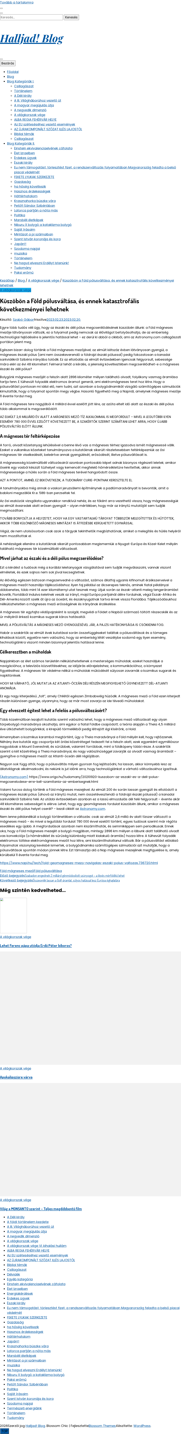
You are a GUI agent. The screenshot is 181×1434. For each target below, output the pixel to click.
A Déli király (23, 95)
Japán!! (20, 244)
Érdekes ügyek (25, 158)
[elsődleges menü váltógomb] (1, 59)
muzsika (20, 253)
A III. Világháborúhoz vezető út (37, 100)
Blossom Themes (102, 1426)
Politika (19, 215)
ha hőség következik (30, 186)
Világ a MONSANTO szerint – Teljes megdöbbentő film (41, 1208)
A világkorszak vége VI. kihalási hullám (36, 1246)
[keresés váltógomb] (1, 13)
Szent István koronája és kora (37, 239)
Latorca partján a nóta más (36, 210)
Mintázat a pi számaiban (33, 234)
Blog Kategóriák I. (20, 81)
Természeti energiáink (24, 1408)
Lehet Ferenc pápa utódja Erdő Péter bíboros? (36, 945)
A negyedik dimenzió (30, 110)
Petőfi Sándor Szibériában (34, 205)
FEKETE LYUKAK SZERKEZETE (34, 177)
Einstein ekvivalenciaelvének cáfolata (43, 148)
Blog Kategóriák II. (21, 143)
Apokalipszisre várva (16, 1076)
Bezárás (7, 63)
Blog (10, 76)
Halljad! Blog (31, 38)
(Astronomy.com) (14, 777)
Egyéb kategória (20, 1279)
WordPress (142, 1426)
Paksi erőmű (24, 272)
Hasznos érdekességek (32, 191)
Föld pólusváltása (48, 871)
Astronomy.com (92, 808)
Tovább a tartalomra (16, 2)
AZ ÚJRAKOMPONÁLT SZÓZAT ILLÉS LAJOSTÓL (48, 129)
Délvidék (13, 1274)
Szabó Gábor (23, 319)
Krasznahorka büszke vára (35, 201)
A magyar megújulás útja (34, 105)
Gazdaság (22, 181)
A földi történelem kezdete (28, 1222)
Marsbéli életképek (28, 220)
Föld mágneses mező (17, 871)
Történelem (23, 91)
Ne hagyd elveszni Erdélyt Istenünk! (41, 263)
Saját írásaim (24, 229)
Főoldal (13, 72)
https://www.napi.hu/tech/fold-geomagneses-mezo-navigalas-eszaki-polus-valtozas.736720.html (79, 863)
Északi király (23, 162)
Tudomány (22, 268)
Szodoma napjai (27, 248)
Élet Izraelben (24, 153)
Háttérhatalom (25, 196)
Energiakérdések (20, 1293)
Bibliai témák (24, 134)
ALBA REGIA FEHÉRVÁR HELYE (35, 119)
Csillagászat (24, 86)
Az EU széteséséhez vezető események (44, 124)
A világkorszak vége (29, 115)
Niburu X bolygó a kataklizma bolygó (43, 225)
